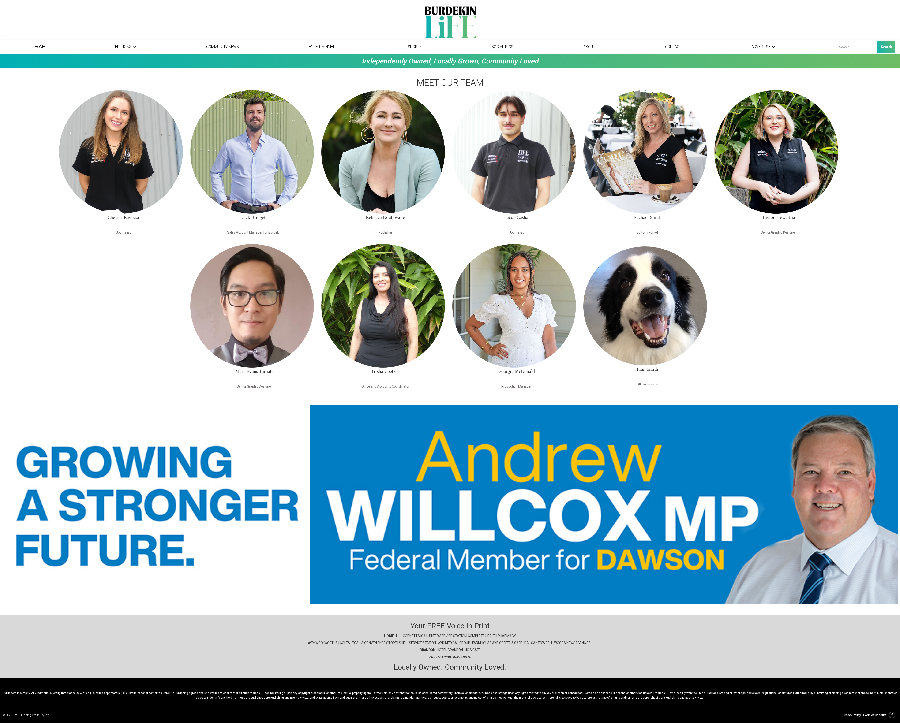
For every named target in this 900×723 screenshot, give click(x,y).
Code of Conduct (874, 715)
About (589, 47)
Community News (222, 47)
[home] (450, 23)
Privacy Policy (852, 715)
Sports (415, 47)
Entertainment (323, 47)
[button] (125, 47)
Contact (673, 47)
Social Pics (502, 47)
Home (40, 47)
